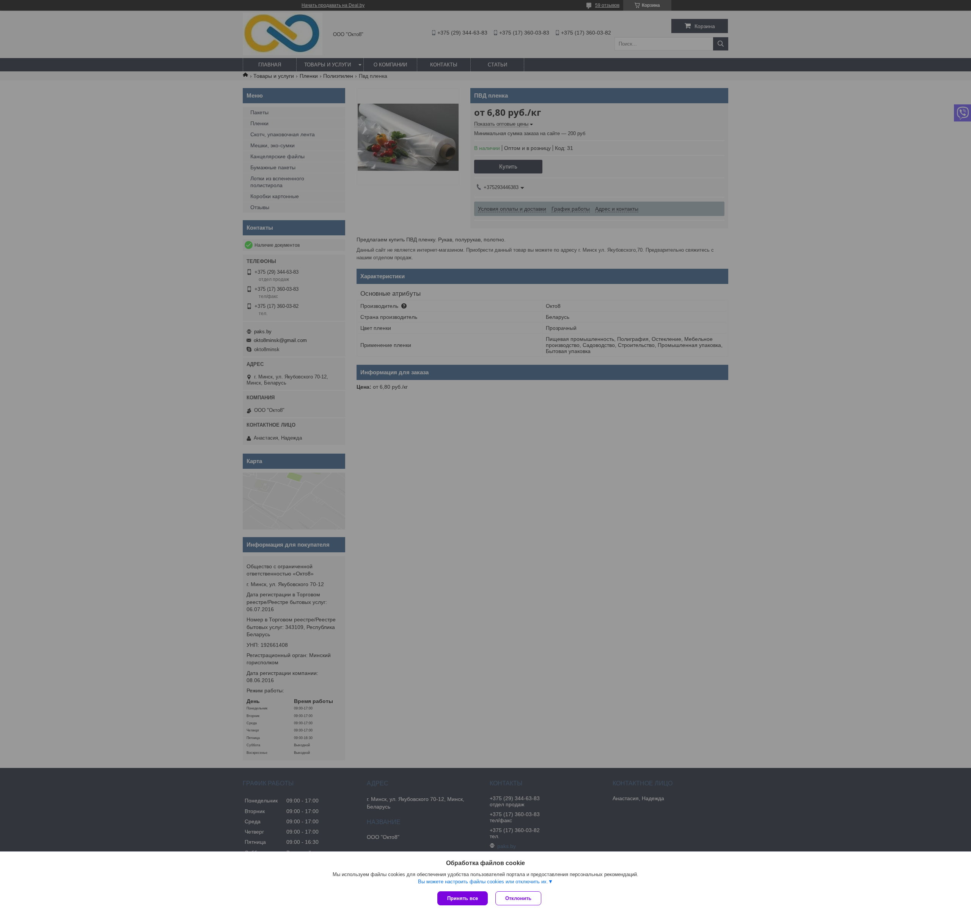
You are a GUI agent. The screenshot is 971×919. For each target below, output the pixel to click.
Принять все (462, 898)
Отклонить (518, 898)
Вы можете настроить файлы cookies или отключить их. (483, 881)
